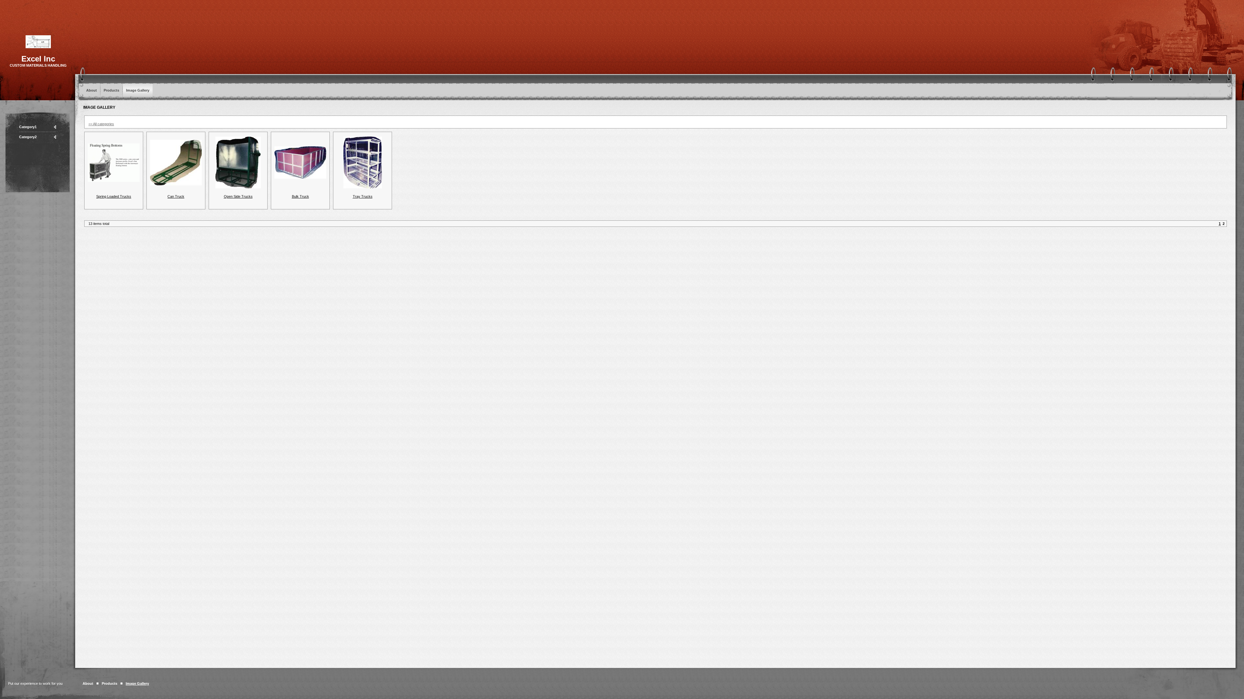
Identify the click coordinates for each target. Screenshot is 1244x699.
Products (111, 90)
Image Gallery (137, 90)
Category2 (28, 137)
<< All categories (101, 124)
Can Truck (175, 196)
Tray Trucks (363, 196)
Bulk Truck (300, 196)
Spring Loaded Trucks (113, 196)
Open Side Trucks (238, 196)
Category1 (28, 127)
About (91, 90)
